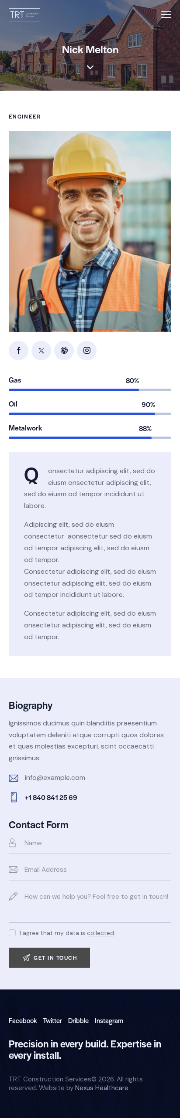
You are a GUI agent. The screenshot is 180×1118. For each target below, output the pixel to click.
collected (100, 933)
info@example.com (55, 777)
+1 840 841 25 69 (51, 797)
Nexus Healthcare (101, 1088)
